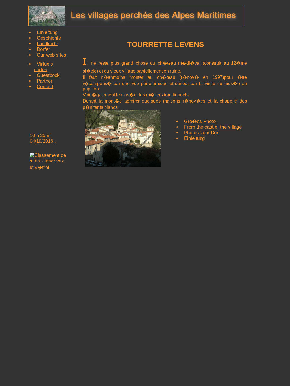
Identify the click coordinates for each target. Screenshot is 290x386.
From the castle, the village (213, 127)
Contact (45, 86)
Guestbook (48, 75)
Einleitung (47, 32)
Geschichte (49, 38)
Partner (44, 81)
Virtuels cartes (43, 66)
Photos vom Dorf (202, 132)
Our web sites (51, 55)
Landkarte (47, 43)
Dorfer (43, 49)
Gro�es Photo (200, 121)
